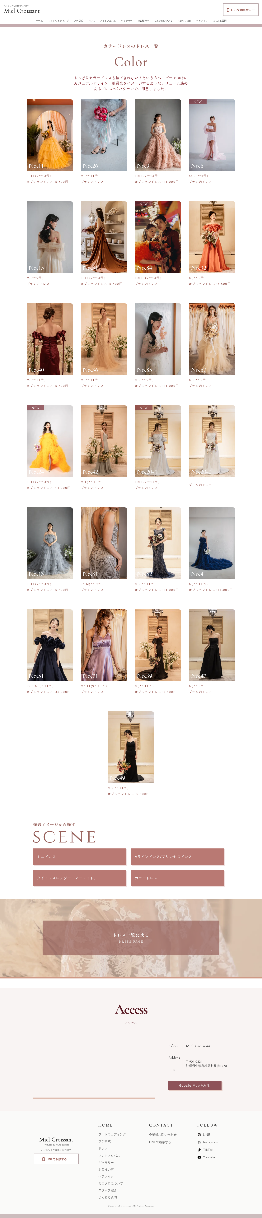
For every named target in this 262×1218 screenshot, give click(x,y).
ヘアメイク (202, 20)
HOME (105, 1125)
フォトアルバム (108, 20)
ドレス (91, 20)
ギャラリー (127, 20)
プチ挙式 (78, 20)
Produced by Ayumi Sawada (56, 1145)
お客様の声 (143, 20)
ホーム (39, 20)
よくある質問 (220, 20)
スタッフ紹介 (184, 20)
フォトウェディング (58, 20)
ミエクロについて (163, 20)
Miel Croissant (22, 11)
